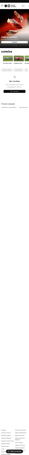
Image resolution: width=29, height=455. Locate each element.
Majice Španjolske (20, 447)
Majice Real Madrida (20, 432)
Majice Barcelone (19, 435)
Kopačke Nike (5, 446)
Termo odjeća (19, 442)
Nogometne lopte (23, 107)
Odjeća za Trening (20, 445)
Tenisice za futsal (5, 432)
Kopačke (3, 430)
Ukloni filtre (15, 91)
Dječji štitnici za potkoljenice (9, 107)
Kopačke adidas (5, 443)
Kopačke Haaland (6, 435)
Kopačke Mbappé (6, 438)
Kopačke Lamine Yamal (7, 441)
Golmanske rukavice (20, 430)
